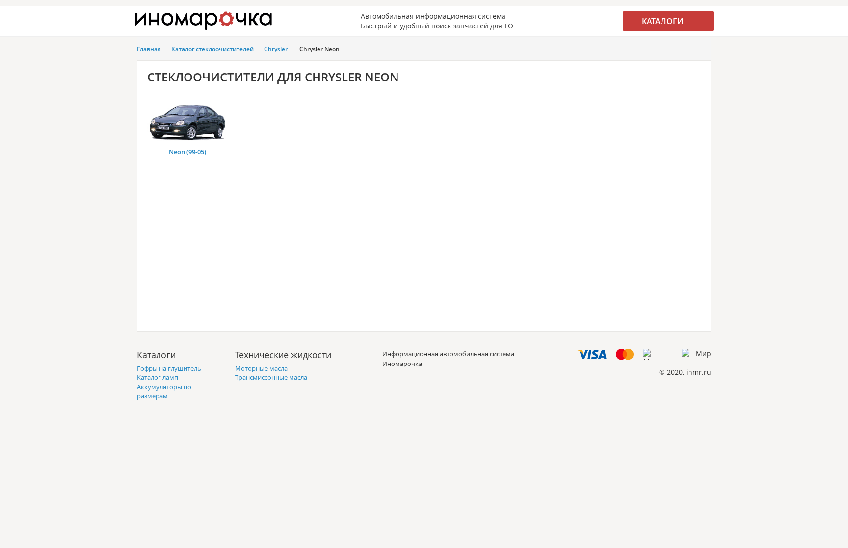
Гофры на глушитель (169, 368)
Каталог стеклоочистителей (212, 49)
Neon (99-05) (187, 151)
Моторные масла (261, 368)
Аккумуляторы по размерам (164, 391)
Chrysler (276, 49)
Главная (149, 49)
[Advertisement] (424, 252)
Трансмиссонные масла (271, 377)
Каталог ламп (157, 377)
